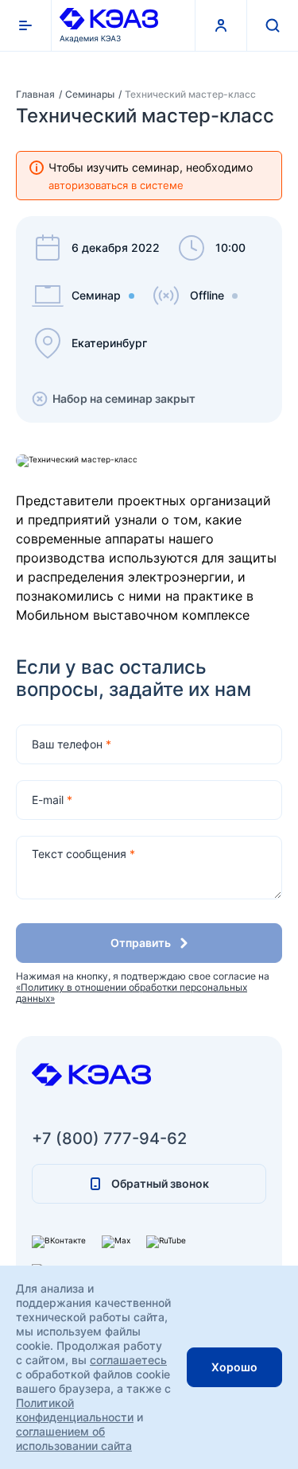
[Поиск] (272, 25)
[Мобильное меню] (26, 25)
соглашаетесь (128, 1360)
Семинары (91, 94)
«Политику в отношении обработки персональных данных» (131, 992)
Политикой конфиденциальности (75, 1410)
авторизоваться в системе (116, 185)
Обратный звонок (160, 1183)
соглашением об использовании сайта (74, 1438)
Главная (36, 94)
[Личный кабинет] (220, 25)
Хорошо (234, 1367)
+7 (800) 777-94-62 (109, 1138)
